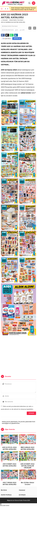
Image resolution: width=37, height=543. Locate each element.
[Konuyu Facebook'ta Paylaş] (3, 35)
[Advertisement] (18, 353)
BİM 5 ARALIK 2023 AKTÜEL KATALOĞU (27, 448)
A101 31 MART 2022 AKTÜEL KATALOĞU (9, 465)
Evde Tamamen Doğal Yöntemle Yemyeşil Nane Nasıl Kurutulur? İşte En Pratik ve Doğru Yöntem (23, 9)
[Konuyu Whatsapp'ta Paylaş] (11, 35)
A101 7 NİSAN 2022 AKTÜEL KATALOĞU (9, 483)
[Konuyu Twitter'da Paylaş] (7, 35)
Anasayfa (5, 20)
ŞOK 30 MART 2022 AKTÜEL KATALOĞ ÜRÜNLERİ (27, 466)
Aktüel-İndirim (13, 20)
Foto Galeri (20, 20)
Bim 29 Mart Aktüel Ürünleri (27, 483)
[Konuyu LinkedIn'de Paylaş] (16, 35)
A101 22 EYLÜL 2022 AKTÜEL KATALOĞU (9, 448)
